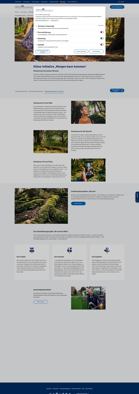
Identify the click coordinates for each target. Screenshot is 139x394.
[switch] (102, 32)
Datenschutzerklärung (41, 20)
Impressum (54, 20)
